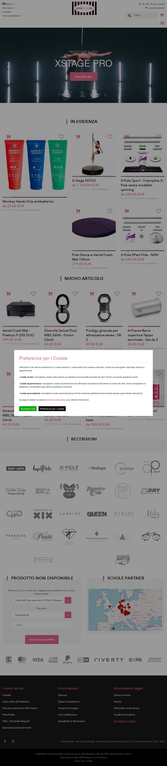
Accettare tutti (28, 408)
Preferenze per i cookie (52, 408)
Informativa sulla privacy (55, 399)
